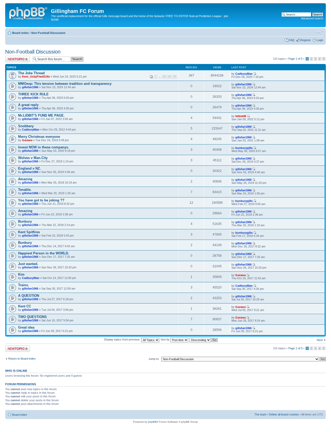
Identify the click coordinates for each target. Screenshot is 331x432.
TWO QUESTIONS (32, 317)
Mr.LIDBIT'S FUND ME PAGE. (41, 115)
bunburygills (244, 147)
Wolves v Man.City (33, 158)
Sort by (165, 339)
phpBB (152, 421)
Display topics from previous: (122, 339)
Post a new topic (15, 57)
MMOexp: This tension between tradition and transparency (64, 84)
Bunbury (25, 221)
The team (260, 414)
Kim (21, 274)
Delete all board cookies (284, 414)
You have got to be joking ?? (41, 200)
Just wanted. (28, 264)
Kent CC (24, 306)
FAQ (292, 40)
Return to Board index (22, 358)
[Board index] (28, 12)
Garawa (27, 140)
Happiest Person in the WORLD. (43, 253)
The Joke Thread (31, 73)
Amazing (25, 179)
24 (169, 76)
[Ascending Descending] (204, 339)
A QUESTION (28, 296)
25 (174, 76)
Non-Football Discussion (48, 32)
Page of (295, 58)
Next (320, 340)
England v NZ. (29, 168)
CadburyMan (244, 73)
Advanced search (312, 18)
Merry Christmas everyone (39, 137)
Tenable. (25, 190)
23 (164, 76)
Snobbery (26, 126)
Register (305, 40)
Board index (20, 32)
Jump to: (153, 358)
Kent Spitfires (29, 232)
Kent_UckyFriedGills (36, 76)
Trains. (23, 285)
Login (320, 40)
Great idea (26, 327)
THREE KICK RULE (33, 94)
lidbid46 (240, 116)
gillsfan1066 (30, 87)
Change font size (319, 31)
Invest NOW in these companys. (43, 147)
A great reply (28, 105)
